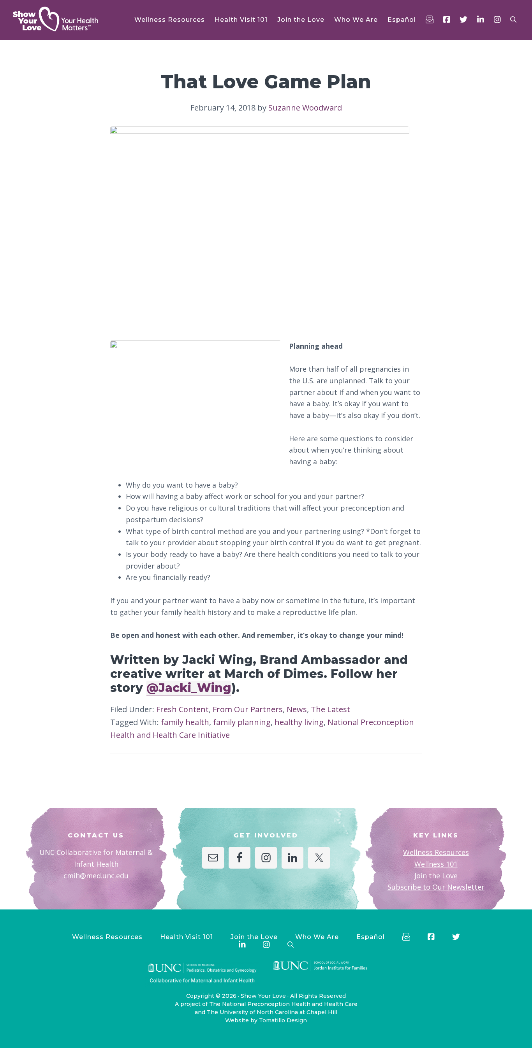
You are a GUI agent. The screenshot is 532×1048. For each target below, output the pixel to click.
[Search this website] (513, 19)
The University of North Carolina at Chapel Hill (272, 1012)
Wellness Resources (436, 852)
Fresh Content (182, 709)
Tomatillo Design (283, 1020)
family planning (242, 722)
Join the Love (436, 875)
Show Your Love (263, 995)
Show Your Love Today (66, 19)
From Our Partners (248, 709)
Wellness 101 (436, 864)
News (297, 709)
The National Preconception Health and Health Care (283, 1004)
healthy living (299, 722)
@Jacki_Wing (188, 688)
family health (185, 722)
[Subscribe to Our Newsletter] (429, 19)
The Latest (330, 709)
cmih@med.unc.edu (96, 875)
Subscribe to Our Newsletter (436, 887)
